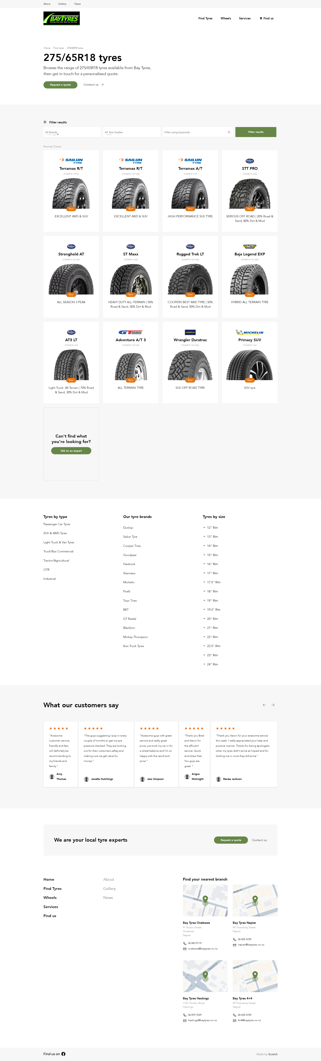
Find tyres (59, 48)
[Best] (132, 134)
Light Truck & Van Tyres (58, 542)
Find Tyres (205, 18)
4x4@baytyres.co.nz (249, 1020)
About (46, 4)
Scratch (273, 1054)
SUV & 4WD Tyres (55, 533)
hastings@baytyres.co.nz (202, 1020)
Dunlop (128, 528)
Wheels (226, 18)
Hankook (129, 564)
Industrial (49, 579)
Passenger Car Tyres (56, 524)
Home (47, 48)
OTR (46, 570)
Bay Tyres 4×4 (242, 998)
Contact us (259, 840)
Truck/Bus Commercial (58, 551)
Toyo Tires (130, 600)
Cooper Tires (132, 546)
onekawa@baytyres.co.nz (203, 948)
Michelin (128, 582)
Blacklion (129, 628)
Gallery (62, 4)
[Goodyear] (72, 134)
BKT (126, 610)
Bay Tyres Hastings (196, 998)
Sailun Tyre (130, 537)
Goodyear (130, 555)
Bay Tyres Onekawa (196, 923)
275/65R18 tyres (75, 48)
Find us (268, 18)
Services (245, 18)
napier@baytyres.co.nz (251, 944)
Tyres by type (55, 516)
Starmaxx (129, 573)
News (77, 4)
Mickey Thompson (135, 637)
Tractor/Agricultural (56, 561)
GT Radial (129, 619)
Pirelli (126, 591)
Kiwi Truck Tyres (133, 646)
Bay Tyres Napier (244, 923)
